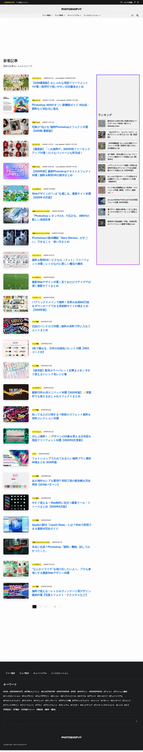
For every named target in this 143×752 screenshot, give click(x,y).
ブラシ (34, 454)
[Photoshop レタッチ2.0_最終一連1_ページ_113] (16, 215)
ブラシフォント (51, 705)
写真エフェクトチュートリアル (41, 211)
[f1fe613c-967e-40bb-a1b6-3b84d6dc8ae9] (16, 259)
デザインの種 (65, 700)
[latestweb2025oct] (16, 193)
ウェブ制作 (59, 15)
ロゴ (127, 705)
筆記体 (40, 709)
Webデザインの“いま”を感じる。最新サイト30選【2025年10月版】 (61, 195)
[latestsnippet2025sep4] (16, 392)
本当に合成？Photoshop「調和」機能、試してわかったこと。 (61, 548)
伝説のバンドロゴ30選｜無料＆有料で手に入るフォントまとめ (61, 328)
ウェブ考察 (36, 321)
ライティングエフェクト (105, 705)
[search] (137, 721)
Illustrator (48, 691)
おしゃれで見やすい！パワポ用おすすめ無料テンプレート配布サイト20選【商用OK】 (122, 179)
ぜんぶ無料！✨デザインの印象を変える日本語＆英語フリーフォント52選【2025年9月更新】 (61, 438)
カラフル (82, 696)
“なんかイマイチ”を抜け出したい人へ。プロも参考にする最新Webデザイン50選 (61, 571)
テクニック (39, 700)
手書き (17, 709)
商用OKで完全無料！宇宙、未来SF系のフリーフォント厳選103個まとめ (122, 222)
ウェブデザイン (37, 189)
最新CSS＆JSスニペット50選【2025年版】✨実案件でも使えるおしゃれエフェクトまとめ (61, 394)
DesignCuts (17, 691)
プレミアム (64, 705)
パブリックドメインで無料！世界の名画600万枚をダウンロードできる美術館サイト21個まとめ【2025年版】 (60, 305)
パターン (105, 700)
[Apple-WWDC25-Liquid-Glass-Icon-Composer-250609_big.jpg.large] (16, 524)
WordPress (96, 691)
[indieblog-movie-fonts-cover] (16, 414)
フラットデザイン (11, 705)
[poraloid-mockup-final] (16, 127)
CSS (6, 691)
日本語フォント (28, 709)
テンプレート (51, 700)
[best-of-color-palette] (16, 370)
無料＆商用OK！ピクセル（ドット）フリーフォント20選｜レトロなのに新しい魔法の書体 (60, 261)
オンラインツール (69, 696)
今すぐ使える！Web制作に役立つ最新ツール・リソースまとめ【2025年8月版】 (61, 504)
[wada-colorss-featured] (16, 348)
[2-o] (16, 82)
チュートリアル (73, 15)
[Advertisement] (71, 38)
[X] (138, 2)
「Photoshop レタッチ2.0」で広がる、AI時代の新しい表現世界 (60, 217)
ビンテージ (116, 700)
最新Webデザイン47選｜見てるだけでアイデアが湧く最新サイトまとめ (61, 284)
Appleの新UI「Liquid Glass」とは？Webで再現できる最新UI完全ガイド (61, 526)
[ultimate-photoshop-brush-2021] (16, 458)
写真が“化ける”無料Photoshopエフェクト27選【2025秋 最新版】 (60, 129)
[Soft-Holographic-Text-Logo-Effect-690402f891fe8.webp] (16, 171)
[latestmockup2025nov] (16, 149)
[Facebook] (134, 2)
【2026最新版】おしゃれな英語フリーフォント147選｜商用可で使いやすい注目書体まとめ (60, 84)
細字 (47, 709)
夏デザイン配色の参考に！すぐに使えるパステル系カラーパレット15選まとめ (122, 212)
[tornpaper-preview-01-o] (16, 591)
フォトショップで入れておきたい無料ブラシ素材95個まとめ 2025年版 (61, 460)
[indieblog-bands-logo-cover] (16, 326)
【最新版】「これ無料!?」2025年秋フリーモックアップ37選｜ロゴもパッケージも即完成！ (61, 151)
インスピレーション (91, 15)
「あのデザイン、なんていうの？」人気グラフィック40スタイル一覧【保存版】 (122, 134)
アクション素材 (121, 691)
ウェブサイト (28, 696)
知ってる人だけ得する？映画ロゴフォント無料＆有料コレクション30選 (61, 416)
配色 (54, 709)
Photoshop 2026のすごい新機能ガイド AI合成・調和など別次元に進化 (60, 106)
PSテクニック (36, 100)
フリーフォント (37, 78)
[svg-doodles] (16, 502)
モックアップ (36, 144)
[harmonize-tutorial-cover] (16, 546)
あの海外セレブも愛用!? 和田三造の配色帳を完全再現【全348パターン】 (61, 482)
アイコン (108, 691)
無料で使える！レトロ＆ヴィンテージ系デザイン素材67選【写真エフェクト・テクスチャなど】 (61, 593)
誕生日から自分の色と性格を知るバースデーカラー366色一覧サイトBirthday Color (122, 123)
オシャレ (55, 696)
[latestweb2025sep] (16, 282)
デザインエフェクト (81, 700)
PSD (74, 691)
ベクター (75, 705)
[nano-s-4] (16, 237)
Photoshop (63, 691)
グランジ (92, 696)
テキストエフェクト (12, 700)
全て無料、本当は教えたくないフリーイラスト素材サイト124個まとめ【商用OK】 (122, 157)
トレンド (95, 700)
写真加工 (8, 709)
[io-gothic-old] (16, 436)
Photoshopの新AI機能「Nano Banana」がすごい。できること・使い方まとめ (60, 239)
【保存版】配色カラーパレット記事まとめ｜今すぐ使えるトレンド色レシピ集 (61, 372)
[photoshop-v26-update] (16, 104)
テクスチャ (27, 700)
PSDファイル (36, 122)
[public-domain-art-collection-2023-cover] (16, 304)
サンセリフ (103, 696)
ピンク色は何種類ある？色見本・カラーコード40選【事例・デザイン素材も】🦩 (122, 190)
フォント (127, 700)
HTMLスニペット (33, 691)
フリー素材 (46, 15)
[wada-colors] (16, 480)
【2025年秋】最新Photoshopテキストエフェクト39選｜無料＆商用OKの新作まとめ (61, 173)
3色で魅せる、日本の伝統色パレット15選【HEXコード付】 (60, 350)
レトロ (120, 705)
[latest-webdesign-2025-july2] (16, 569)
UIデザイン (82, 691)
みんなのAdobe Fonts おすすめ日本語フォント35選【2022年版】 (123, 201)
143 (55, 606)
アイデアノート (37, 297)
